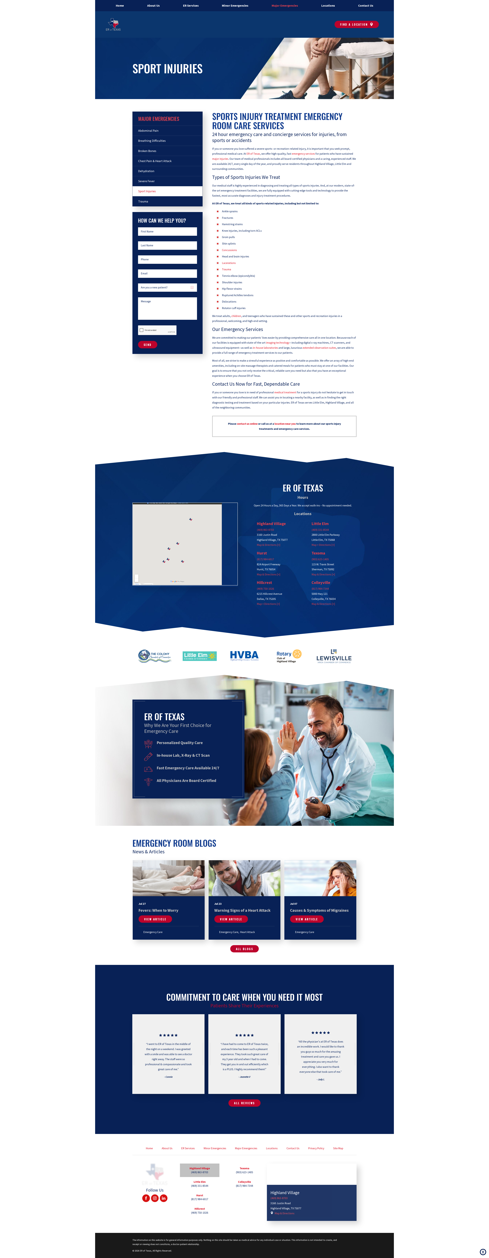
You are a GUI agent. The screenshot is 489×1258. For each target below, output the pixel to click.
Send (148, 345)
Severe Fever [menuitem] (146, 181)
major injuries (220, 159)
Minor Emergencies (215, 1148)
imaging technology (277, 342)
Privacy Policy (316, 1148)
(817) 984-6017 (265, 559)
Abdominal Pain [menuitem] (148, 131)
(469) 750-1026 (265, 588)
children (236, 316)
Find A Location (354, 24)
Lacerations (229, 263)
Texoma (318, 553)
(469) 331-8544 (320, 530)
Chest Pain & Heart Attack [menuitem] (155, 161)
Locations (272, 1148)
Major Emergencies (246, 1148)
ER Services (188, 1148)
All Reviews (244, 1103)
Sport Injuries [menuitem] (147, 191)
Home (149, 1148)
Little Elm (320, 523)
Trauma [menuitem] (143, 201)
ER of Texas (253, 153)
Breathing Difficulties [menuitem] (152, 141)
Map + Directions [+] (323, 545)
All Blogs (244, 949)
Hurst (262, 553)
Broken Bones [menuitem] (147, 151)
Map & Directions (284, 1213)
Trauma (226, 269)
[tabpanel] (312, 1192)
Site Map (338, 1148)
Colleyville (321, 582)
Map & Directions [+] (268, 545)
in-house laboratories (265, 347)
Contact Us (293, 1148)
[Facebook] (146, 1198)
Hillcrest (264, 582)
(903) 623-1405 (320, 559)
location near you (285, 423)
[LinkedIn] (164, 1198)
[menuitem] (119, 5)
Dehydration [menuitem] (146, 171)
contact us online (247, 423)
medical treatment (285, 392)
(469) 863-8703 (265, 530)
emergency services (303, 153)
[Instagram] (155, 1198)
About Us (167, 1148)
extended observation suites (319, 347)
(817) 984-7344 (320, 588)
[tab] (199, 1170)
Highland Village (271, 523)
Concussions (229, 250)
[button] (483, 1252)
